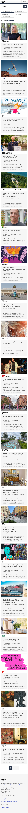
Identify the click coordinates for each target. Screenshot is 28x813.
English (7, 807)
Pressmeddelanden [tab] (7, 11)
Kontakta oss (17, 795)
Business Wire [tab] (5, 14)
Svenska (3, 807)
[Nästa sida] (14, 768)
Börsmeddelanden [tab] (19, 11)
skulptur (10, 20)
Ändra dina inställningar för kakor (9, 801)
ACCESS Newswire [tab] (6, 16)
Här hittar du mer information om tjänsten (11, 784)
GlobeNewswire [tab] (18, 14)
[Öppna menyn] (10, 1)
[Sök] (25, 6)
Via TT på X (4, 799)
